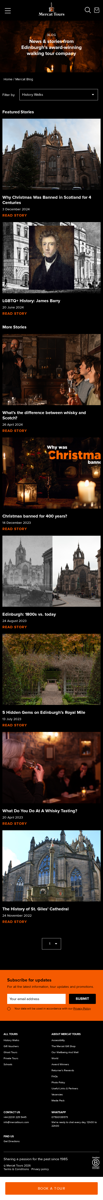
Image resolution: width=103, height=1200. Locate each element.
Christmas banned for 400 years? (34, 516)
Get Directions (12, 1141)
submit (82, 998)
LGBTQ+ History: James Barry (31, 300)
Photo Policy (58, 1082)
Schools (8, 1064)
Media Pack (58, 1100)
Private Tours (11, 1058)
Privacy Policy (82, 1008)
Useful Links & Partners (65, 1088)
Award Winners (60, 1064)
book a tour (51, 1188)
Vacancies (57, 1094)
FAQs (55, 1076)
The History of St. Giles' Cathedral (35, 909)
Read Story (14, 215)
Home (8, 79)
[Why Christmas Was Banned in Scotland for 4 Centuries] (51, 154)
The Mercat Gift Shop (63, 1046)
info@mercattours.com (16, 1122)
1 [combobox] (49, 943)
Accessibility (58, 1040)
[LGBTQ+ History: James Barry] (51, 257)
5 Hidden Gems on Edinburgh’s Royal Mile (43, 712)
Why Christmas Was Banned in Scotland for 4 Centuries (46, 200)
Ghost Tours (10, 1052)
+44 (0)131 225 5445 (15, 1117)
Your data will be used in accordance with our (52, 1008)
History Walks (11, 1040)
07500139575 (60, 1117)
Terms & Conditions (16, 1169)
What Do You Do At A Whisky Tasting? (39, 810)
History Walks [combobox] (32, 94)
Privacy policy (40, 1169)
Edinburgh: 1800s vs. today (29, 614)
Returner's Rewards (63, 1070)
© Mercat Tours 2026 (17, 1165)
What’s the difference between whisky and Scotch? (44, 415)
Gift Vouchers (11, 1046)
